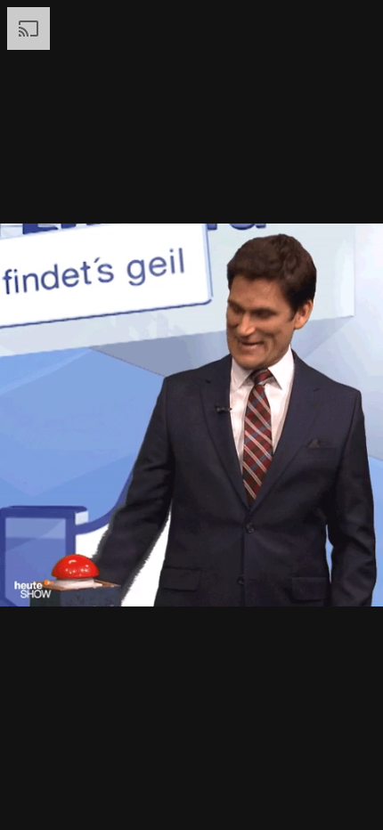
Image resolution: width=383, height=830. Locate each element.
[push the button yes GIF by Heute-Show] (191, 415)
